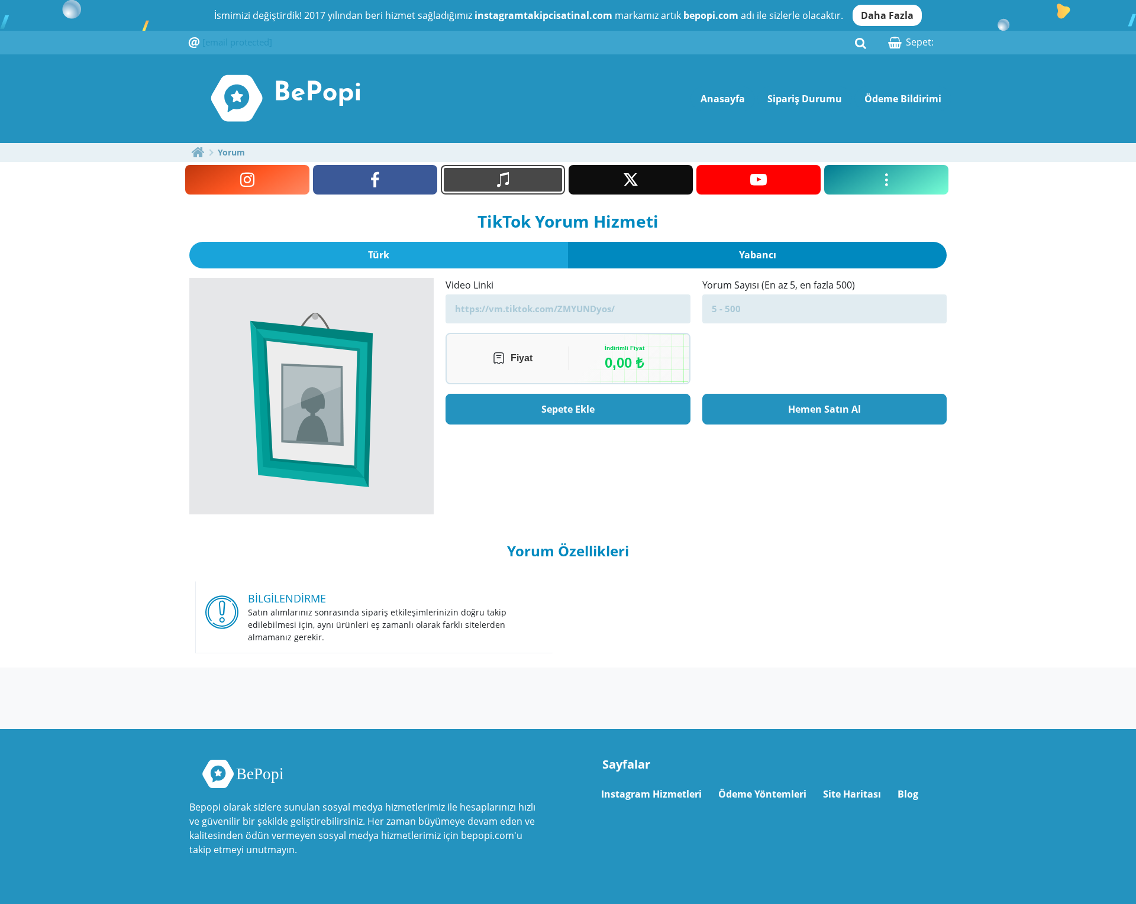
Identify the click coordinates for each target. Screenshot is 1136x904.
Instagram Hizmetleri (651, 794)
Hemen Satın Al (824, 409)
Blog (908, 794)
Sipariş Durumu (804, 98)
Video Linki (469, 284)
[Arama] (860, 42)
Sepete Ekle (568, 409)
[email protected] (237, 42)
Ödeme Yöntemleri (762, 794)
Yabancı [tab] (757, 254)
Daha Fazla (887, 15)
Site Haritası (852, 794)
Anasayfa (723, 98)
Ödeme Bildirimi (902, 98)
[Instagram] (247, 180)
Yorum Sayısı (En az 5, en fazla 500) (778, 284)
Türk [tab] (378, 254)
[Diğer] (886, 180)
